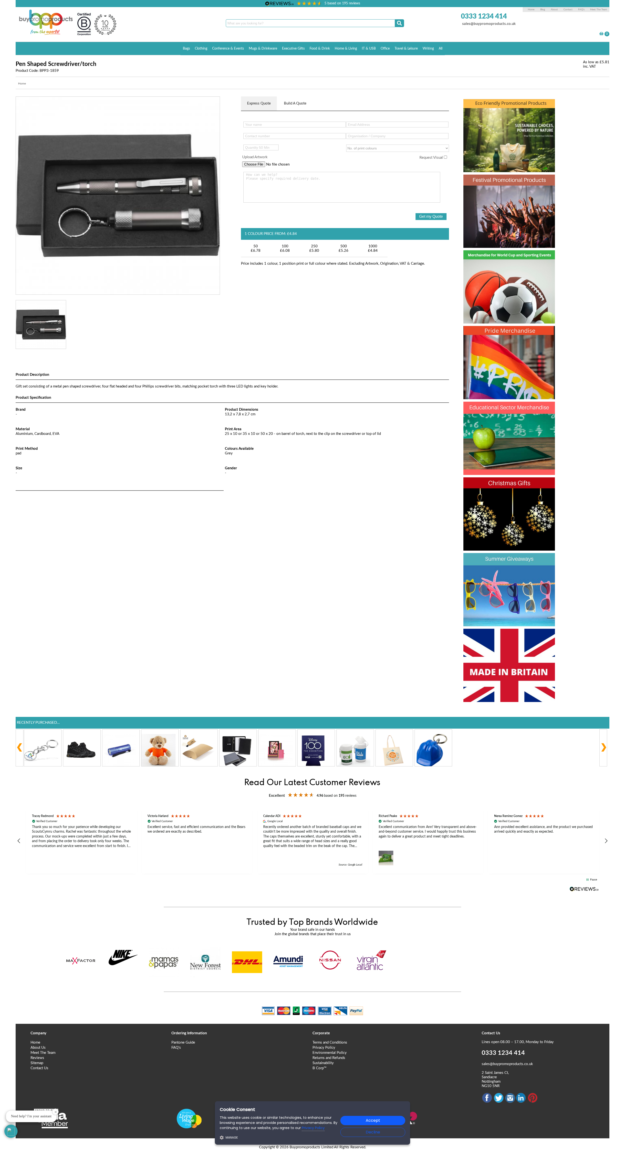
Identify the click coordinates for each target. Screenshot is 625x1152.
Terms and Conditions (329, 1042)
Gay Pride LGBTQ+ (503, 333)
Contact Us (39, 1068)
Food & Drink (320, 48)
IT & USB (369, 48)
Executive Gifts (293, 48)
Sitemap (37, 1063)
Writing (428, 48)
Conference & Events (228, 48)
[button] (19, 841)
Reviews (37, 1058)
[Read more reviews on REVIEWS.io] (584, 889)
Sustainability (323, 1063)
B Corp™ (319, 1068)
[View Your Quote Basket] (601, 34)
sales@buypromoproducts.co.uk (489, 24)
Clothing (201, 48)
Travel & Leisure (406, 48)
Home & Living (346, 48)
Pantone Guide (183, 1042)
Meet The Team (598, 9)
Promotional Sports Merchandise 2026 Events (503, 267)
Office (385, 48)
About (555, 9)
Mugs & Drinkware (263, 48)
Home (531, 9)
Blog (542, 9)
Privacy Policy (323, 1047)
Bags (186, 48)
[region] (312, 841)
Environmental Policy (329, 1053)
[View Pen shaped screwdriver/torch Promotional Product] (118, 195)
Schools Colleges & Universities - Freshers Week (508, 418)
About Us (38, 1047)
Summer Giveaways (505, 560)
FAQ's (581, 9)
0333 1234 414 (484, 16)
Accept (373, 1120)
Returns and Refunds (328, 1058)
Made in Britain (495, 636)
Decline (373, 1132)
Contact (568, 9)
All (440, 48)
